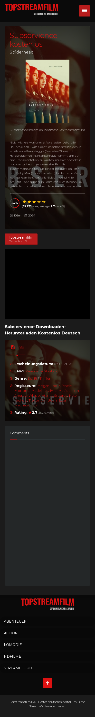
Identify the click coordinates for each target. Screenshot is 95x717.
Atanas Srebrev (54, 395)
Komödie (13, 645)
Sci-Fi (32, 378)
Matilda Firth (68, 390)
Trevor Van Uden (43, 400)
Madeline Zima (44, 390)
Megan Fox (47, 386)
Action (11, 633)
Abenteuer (15, 621)
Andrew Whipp (27, 395)
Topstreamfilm (20, 702)
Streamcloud (18, 668)
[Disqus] (47, 510)
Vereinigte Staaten (41, 371)
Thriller (45, 378)
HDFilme (12, 656)
